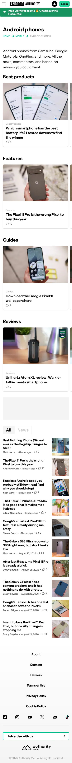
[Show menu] (4, 4)
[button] (36, 4)
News (23, 430)
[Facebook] (5, 717)
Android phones (40, 36)
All (8, 430)
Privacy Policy (36, 696)
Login (64, 4)
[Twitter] (42, 717)
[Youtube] (30, 717)
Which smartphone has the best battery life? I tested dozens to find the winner (35, 115)
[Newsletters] (55, 717)
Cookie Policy (36, 706)
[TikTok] (67, 717)
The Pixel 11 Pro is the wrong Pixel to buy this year (35, 196)
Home (6, 36)
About (36, 654)
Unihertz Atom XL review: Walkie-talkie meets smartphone (35, 359)
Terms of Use (36, 685)
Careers (36, 675)
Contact (36, 664)
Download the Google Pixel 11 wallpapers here (35, 278)
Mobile (20, 36)
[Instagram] (17, 717)
